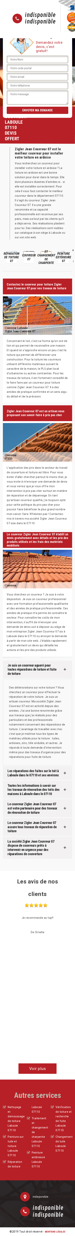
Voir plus (37, 1068)
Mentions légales (55, 1231)
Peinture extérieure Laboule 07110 (38, 1159)
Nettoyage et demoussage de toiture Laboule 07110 (16, 1119)
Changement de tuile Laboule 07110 (64, 1143)
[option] (11, 257)
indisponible (40, 15)
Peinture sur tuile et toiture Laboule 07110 (16, 1146)
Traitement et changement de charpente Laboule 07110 (40, 1132)
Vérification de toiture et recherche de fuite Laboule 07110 (64, 1119)
